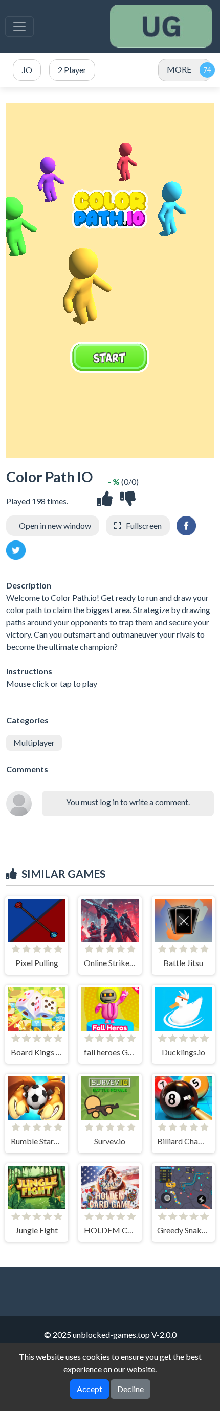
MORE (179, 69)
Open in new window (55, 525)
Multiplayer (34, 742)
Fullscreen (144, 525)
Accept (89, 1389)
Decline (130, 1389)
